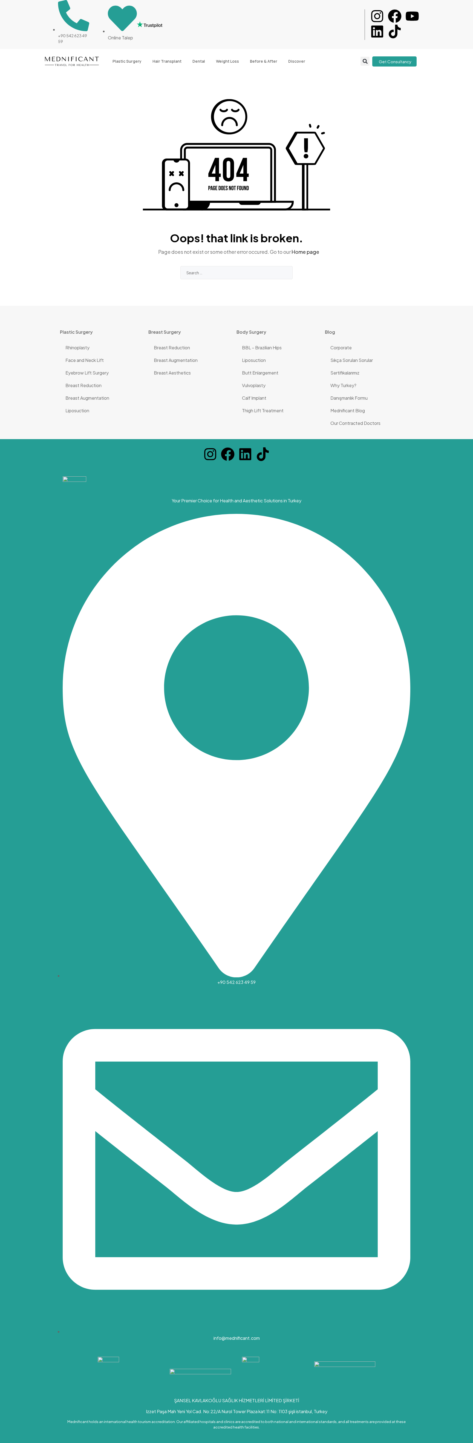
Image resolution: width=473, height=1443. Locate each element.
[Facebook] (395, 16)
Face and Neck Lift (84, 360)
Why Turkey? (343, 385)
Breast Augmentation (87, 398)
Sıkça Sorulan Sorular (351, 360)
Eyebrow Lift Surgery (87, 373)
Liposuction (77, 410)
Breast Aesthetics (172, 373)
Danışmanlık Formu (349, 398)
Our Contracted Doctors (355, 423)
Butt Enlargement (260, 373)
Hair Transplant (166, 61)
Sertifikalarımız (344, 373)
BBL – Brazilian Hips (262, 347)
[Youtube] (412, 16)
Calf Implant (254, 398)
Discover (296, 61)
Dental (198, 61)
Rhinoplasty (77, 347)
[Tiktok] (395, 31)
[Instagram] (377, 16)
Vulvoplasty (254, 385)
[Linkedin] (377, 31)
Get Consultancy (395, 61)
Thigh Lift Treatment (263, 410)
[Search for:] (236, 272)
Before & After (263, 61)
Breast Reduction (83, 385)
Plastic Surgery (127, 61)
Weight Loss (227, 61)
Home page (305, 252)
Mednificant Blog (347, 410)
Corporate (341, 347)
